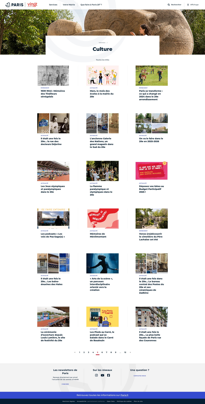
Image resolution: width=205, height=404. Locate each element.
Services (102, 42)
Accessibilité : (91, 401)
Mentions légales (69, 401)
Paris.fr (124, 395)
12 (125, 352)
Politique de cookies (124, 401)
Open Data (111, 401)
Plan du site (138, 401)
